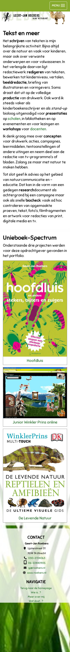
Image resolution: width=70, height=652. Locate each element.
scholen (14, 118)
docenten (38, 129)
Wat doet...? (36, 601)
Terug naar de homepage (36, 588)
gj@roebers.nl (36, 568)
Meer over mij (36, 596)
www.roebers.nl (36, 572)
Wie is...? (36, 592)
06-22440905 (37, 563)
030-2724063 (36, 558)
